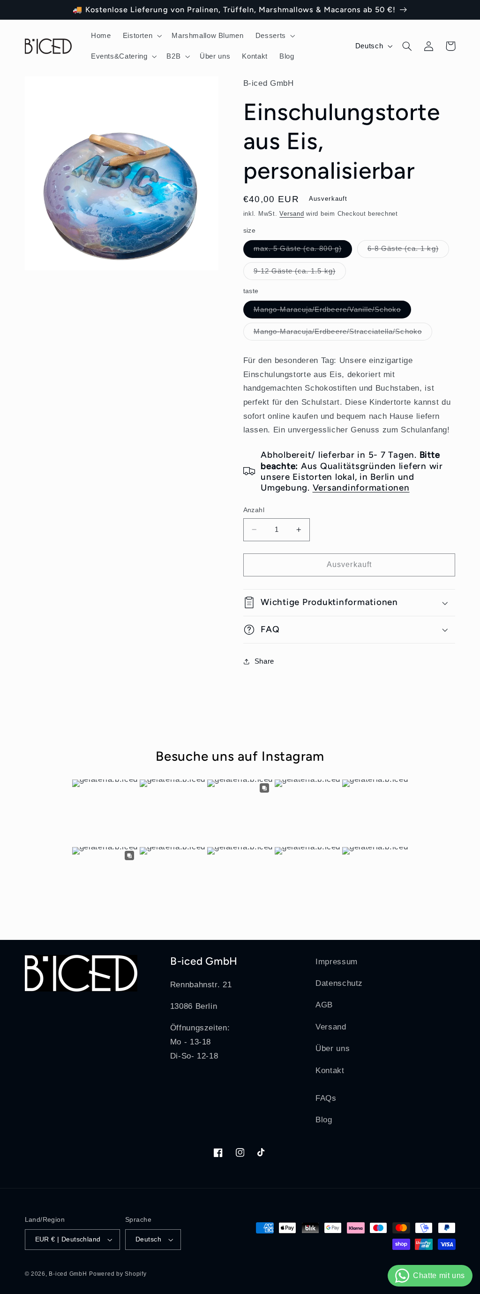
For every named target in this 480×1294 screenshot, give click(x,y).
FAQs (326, 1098)
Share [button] (264, 661)
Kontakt (329, 1070)
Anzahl (254, 510)
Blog (323, 1119)
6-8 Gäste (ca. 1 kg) (408, 250)
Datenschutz (339, 983)
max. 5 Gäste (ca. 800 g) (303, 250)
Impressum (336, 961)
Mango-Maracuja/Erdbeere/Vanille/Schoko (333, 311)
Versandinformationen (361, 487)
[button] (141, 35)
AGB (324, 1004)
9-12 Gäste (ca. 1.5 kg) (300, 273)
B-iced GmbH (68, 1274)
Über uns (332, 1048)
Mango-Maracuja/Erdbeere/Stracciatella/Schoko (343, 334)
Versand (291, 214)
